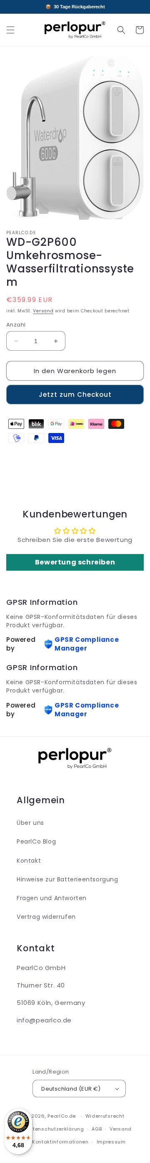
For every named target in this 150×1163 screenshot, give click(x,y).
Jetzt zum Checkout (75, 394)
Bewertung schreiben (75, 562)
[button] (10, 30)
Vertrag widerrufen (46, 917)
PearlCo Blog (36, 841)
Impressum (111, 1141)
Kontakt (29, 860)
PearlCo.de (62, 1116)
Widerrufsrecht (105, 1116)
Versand (43, 311)
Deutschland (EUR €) (71, 1089)
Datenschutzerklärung (55, 1129)
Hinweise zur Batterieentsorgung (67, 879)
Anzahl (15, 325)
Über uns (30, 823)
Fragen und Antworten (52, 898)
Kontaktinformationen (60, 1141)
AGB (97, 1129)
